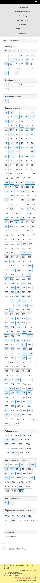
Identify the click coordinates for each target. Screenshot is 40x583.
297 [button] (18, 288)
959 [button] (12, 410)
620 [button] (17, 314)
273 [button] (28, 275)
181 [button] (6, 226)
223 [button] (23, 248)
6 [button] (32, 55)
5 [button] (27, 55)
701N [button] (28, 444)
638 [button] (23, 323)
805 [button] (6, 384)
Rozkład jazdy (14, 41)
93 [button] (17, 169)
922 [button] (23, 397)
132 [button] (6, 196)
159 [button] (6, 213)
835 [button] (17, 389)
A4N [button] (28, 453)
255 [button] (18, 266)
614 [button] (17, 310)
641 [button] (12, 327)
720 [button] (22, 362)
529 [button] (29, 292)
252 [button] (6, 266)
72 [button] (16, 156)
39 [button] (6, 139)
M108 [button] (7, 491)
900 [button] (6, 393)
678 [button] (12, 345)
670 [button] (6, 340)
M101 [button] (14, 482)
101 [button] (22, 174)
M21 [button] (30, 473)
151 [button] (28, 205)
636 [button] (12, 323)
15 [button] (27, 60)
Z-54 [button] (7, 525)
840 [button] (23, 389)
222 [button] (17, 248)
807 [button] (12, 384)
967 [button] (18, 410)
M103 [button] (28, 482)
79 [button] (17, 161)
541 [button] (17, 297)
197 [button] (22, 235)
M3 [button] (22, 465)
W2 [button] (6, 101)
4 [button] (21, 55)
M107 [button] (28, 487)
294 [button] (29, 283)
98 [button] (6, 174)
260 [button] (6, 270)
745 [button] (6, 375)
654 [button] (18, 332)
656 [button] (30, 332)
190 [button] (22, 231)
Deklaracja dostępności (26, 580)
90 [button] (32, 165)
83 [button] (32, 161)
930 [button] (18, 402)
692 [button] (18, 349)
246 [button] (18, 261)
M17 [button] (12, 473)
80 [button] (22, 161)
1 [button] (6, 55)
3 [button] (16, 55)
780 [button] (17, 380)
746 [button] (11, 375)
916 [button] (6, 397)
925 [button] (6, 402)
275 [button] (11, 279)
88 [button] (22, 165)
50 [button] (32, 143)
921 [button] (17, 397)
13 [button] (22, 60)
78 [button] (11, 161)
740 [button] (12, 371)
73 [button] (22, 156)
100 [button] (16, 174)
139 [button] (11, 200)
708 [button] (23, 358)
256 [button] (23, 266)
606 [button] (18, 305)
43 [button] (27, 139)
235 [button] (12, 257)
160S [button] (18, 213)
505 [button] (6, 292)
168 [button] (22, 218)
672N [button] (14, 444)
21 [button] (16, 64)
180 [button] (32, 222)
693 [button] (24, 349)
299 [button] (23, 288)
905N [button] (14, 453)
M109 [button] (14, 491)
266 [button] (24, 270)
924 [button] (29, 397)
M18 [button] (18, 473)
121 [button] (22, 187)
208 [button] (24, 244)
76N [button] (29, 435)
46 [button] (17, 73)
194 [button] (11, 235)
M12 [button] (12, 469)
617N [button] (21, 440)
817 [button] (6, 389)
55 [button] (17, 148)
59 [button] (6, 152)
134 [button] (17, 196)
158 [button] (33, 209)
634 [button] (6, 323)
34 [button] (27, 68)
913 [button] (29, 393)
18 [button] (32, 121)
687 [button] (23, 345)
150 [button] (22, 205)
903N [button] (29, 449)
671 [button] (12, 340)
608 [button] (24, 305)
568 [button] (12, 301)
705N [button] (7, 449)
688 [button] (29, 345)
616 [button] (28, 310)
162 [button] (24, 213)
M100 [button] (7, 482)
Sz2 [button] (6, 424)
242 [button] (29, 257)
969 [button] (24, 410)
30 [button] (22, 68)
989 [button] (29, 415)
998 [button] (12, 419)
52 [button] (11, 148)
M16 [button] (6, 473)
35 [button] (22, 134)
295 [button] (6, 288)
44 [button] (32, 139)
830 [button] (11, 389)
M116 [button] (21, 491)
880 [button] (29, 389)
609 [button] (30, 305)
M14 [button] (23, 469)
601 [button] (30, 301)
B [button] (11, 85)
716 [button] (11, 362)
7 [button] (6, 60)
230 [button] (17, 253)
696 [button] (12, 354)
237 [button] (23, 257)
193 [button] (6, 235)
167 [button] (17, 218)
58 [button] (32, 148)
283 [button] (23, 279)
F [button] (32, 85)
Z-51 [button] (32, 520)
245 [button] (12, 261)
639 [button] (29, 323)
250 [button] (29, 261)
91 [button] (6, 169)
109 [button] (6, 183)
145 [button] (28, 200)
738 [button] (6, 371)
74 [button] (27, 156)
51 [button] (6, 148)
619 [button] (11, 314)
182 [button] (11, 226)
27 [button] (11, 68)
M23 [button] (13, 478)
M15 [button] (29, 469)
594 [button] (18, 301)
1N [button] (6, 435)
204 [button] (29, 240)
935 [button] (6, 406)
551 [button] (29, 297)
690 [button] (12, 349)
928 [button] (12, 402)
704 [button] (6, 358)
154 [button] (11, 209)
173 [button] (33, 218)
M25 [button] (25, 478)
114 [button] (27, 183)
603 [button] (6, 305)
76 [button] (6, 161)
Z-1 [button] (13, 516)
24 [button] (32, 64)
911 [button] (24, 393)
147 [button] (6, 205)
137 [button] (33, 196)
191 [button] (28, 231)
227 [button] (12, 253)
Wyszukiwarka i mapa (22, 11)
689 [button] (6, 349)
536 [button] (11, 297)
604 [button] (12, 305)
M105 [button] (14, 487)
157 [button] (28, 209)
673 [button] (23, 340)
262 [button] (12, 270)
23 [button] (27, 64)
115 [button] (33, 183)
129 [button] (22, 191)
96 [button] (27, 169)
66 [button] (22, 152)
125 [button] (33, 187)
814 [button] (29, 384)
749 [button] (28, 375)
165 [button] (6, 218)
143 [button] (22, 200)
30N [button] (17, 435)
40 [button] (11, 139)
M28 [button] (31, 478)
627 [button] (18, 318)
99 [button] (11, 174)
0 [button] (6, 112)
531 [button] (6, 297)
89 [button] (27, 165)
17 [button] (6, 64)
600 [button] (24, 301)
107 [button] (23, 178)
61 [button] (11, 152)
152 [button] (33, 205)
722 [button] (33, 362)
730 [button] (11, 367)
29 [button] (27, 130)
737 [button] (29, 367)
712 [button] (6, 362)
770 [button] (12, 380)
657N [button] (7, 444)
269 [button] (6, 275)
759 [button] (6, 380)
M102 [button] (21, 482)
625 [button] (12, 318)
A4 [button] (18, 419)
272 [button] (23, 275)
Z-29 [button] (13, 520)
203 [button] (23, 240)
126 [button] (6, 191)
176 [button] (11, 222)
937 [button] (18, 406)
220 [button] (11, 248)
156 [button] (22, 209)
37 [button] (32, 134)
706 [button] (12, 358)
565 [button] (6, 301)
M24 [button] (19, 478)
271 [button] (18, 275)
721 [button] (27, 362)
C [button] (16, 85)
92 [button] (11, 169)
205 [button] (6, 244)
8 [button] (16, 117)
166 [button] (11, 218)
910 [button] (18, 393)
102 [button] (27, 174)
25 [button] (6, 130)
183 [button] (17, 226)
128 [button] (17, 191)
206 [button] (12, 244)
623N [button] (27, 440)
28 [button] (17, 68)
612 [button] (12, 310)
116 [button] (6, 187)
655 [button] (24, 332)
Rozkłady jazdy (23, 7)
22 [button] (22, 64)
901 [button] (12, 393)
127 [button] (11, 191)
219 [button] (6, 248)
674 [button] (28, 340)
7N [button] (11, 435)
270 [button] (12, 275)
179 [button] (27, 222)
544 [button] (23, 297)
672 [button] (17, 340)
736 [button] (23, 367)
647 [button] (6, 332)
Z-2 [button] (18, 516)
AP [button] (6, 465)
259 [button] (29, 266)
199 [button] (33, 235)
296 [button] (12, 288)
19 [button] (6, 126)
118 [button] (11, 187)
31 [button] (6, 134)
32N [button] (23, 435)
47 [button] (17, 143)
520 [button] (23, 292)
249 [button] (23, 261)
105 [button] (12, 178)
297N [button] (14, 440)
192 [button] (33, 231)
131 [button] (33, 191)
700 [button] (24, 354)
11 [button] (16, 60)
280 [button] (17, 279)
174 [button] (6, 222)
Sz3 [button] (12, 424)
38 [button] (6, 73)
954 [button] (6, 410)
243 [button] (6, 261)
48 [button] (22, 143)
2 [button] (11, 55)
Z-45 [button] (26, 520)
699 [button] (18, 354)
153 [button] (6, 209)
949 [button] (23, 406)
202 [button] (18, 240)
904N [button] (7, 453)
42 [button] (22, 139)
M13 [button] (17, 469)
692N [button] (21, 444)
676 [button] (6, 345)
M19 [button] (24, 473)
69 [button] (32, 152)
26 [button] (6, 68)
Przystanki (22, 24)
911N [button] (21, 453)
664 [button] (24, 336)
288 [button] (12, 283)
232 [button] (28, 253)
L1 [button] (6, 503)
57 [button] (27, 148)
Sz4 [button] (17, 424)
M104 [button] (7, 487)
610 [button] (6, 310)
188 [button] (11, 231)
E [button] (27, 85)
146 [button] (33, 200)
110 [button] (12, 183)
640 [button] (6, 327)
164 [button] (29, 213)
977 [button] (17, 415)
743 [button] (23, 371)
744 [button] (28, 371)
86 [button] (11, 165)
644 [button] (18, 327)
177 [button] (17, 222)
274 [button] (6, 279)
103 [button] (33, 174)
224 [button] (29, 248)
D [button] (22, 85)
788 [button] (23, 380)
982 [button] (23, 415)
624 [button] (6, 318)
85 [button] (6, 165)
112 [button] (22, 183)
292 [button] (23, 283)
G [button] (6, 89)
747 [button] (17, 375)
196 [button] (17, 235)
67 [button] (27, 152)
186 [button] (33, 226)
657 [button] (6, 336)
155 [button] (17, 209)
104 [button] (6, 178)
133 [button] (11, 196)
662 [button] (12, 336)
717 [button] (17, 362)
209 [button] (30, 244)
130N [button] (7, 440)
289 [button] (18, 283)
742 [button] (17, 371)
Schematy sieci (22, 20)
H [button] (11, 89)
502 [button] (29, 288)
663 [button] (18, 336)
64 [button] (17, 152)
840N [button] (14, 449)
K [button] (23, 419)
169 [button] (28, 218)
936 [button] (12, 406)
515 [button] (18, 292)
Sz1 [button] (34, 419)
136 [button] (27, 196)
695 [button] (6, 354)
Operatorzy (22, 33)
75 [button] (32, 156)
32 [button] (11, 134)
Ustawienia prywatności (25, 578)
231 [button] (23, 253)
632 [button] (29, 318)
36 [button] (32, 68)
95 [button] (22, 169)
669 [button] (30, 336)
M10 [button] (32, 465)
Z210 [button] (7, 516)
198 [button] (28, 235)
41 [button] (11, 73)
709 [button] (29, 358)
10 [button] (27, 117)
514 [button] (12, 292)
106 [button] (17, 178)
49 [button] (27, 143)
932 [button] (29, 402)
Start (5, 41)
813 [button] (24, 384)
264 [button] (18, 270)
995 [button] (6, 419)
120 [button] (16, 187)
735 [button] (17, 367)
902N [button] (21, 449)
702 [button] (30, 354)
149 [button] (17, 205)
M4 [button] (27, 465)
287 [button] (6, 283)
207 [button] (18, 244)
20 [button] (11, 64)
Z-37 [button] (19, 520)
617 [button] (6, 314)
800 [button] (29, 380)
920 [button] (12, 397)
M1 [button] (11, 465)
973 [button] (6, 415)
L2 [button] (11, 503)
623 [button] (29, 314)
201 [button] (12, 240)
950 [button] (30, 406)
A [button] (6, 85)
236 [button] (17, 257)
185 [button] (28, 226)
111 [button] (17, 183)
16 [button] (32, 60)
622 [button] (23, 314)
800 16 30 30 (30, 571)
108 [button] (28, 178)
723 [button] (6, 367)
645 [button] (24, 327)
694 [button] (30, 349)
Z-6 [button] (23, 516)
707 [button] (18, 358)
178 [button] (22, 222)
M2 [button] (16, 465)
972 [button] (30, 410)
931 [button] (24, 402)
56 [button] (22, 148)
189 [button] (17, 231)
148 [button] (11, 205)
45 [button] (6, 143)
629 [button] (23, 318)
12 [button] (6, 121)
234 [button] (6, 257)
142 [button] (17, 200)
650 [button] (12, 332)
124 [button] (27, 187)
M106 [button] (21, 487)
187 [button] (6, 231)
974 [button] (12, 415)
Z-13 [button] (29, 516)
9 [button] (11, 60)
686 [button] (18, 345)
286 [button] (29, 279)
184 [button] (22, 226)
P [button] (28, 419)
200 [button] (6, 240)
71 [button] (11, 156)
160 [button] (11, 213)
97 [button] (32, 169)
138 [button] (6, 200)
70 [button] (6, 156)
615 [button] (23, 310)
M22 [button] (6, 478)
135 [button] (22, 196)
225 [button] (6, 253)
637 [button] (18, 323)
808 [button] (18, 384)
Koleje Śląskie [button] (10, 536)
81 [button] (27, 161)
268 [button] (29, 270)
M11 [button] (6, 469)
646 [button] (30, 327)
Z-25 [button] (7, 520)
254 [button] (12, 266)
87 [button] (17, 165)
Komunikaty (23, 16)
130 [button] (27, 191)
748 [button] (22, 375)
